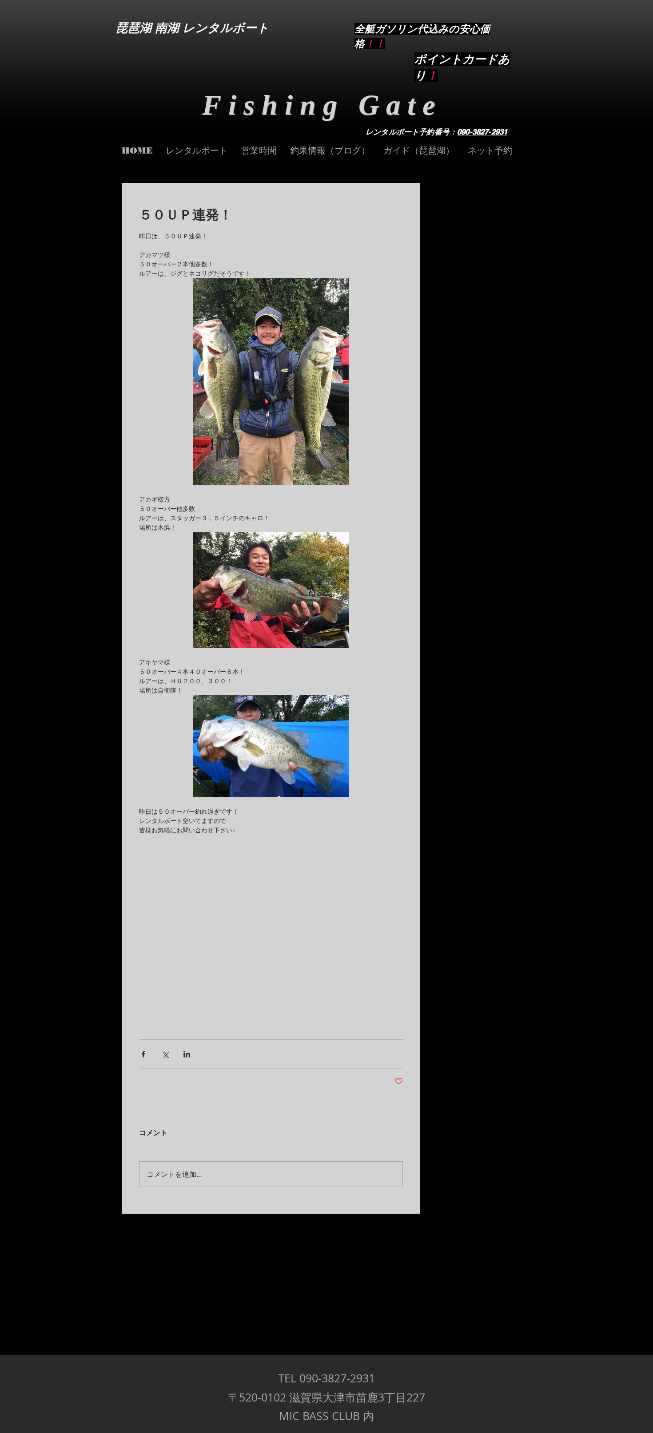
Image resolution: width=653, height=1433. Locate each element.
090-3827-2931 (482, 131)
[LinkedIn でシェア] (187, 1054)
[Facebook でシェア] (143, 1054)
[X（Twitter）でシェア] (165, 1054)
